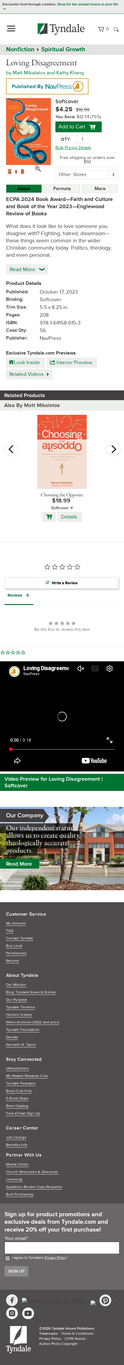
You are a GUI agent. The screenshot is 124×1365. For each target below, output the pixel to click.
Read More (19, 864)
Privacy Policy (56, 1258)
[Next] (113, 449)
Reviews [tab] (15, 595)
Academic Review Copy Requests (34, 1187)
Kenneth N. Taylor (21, 1045)
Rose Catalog (17, 1106)
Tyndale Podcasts (21, 1083)
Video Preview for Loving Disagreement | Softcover (54, 782)
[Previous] (12, 449)
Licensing (14, 1179)
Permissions (16, 953)
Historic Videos (19, 1015)
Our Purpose (16, 1000)
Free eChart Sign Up (23, 1113)
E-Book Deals (17, 1098)
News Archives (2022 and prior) (32, 1022)
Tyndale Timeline (20, 1007)
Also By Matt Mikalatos (32, 405)
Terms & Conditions (77, 1333)
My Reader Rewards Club (27, 1076)
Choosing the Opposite (62, 495)
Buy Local (14, 946)
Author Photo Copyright (58, 1344)
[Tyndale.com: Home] (61, 29)
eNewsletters (17, 1068)
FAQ (10, 931)
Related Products (24, 395)
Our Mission (16, 985)
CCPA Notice (75, 1339)
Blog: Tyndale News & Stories (31, 992)
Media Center (17, 1164)
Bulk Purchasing (19, 1194)
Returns (12, 961)
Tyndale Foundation (22, 1030)
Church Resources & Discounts (32, 1172)
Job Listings (16, 1137)
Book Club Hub (19, 1091)
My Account (16, 923)
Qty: (66, 139)
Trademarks (48, 1333)
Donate (12, 1037)
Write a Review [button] (65, 583)
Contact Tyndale (19, 938)
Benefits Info (16, 1145)
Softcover (60, 507)
